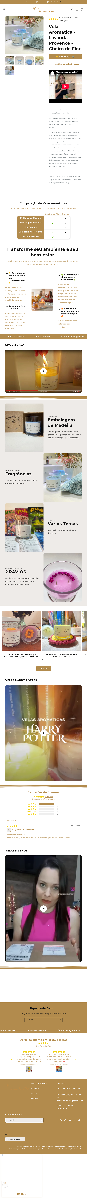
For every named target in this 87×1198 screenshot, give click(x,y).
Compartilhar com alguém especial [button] (66, 64)
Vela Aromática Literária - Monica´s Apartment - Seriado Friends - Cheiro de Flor (21, 656)
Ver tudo (44, 668)
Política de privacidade (17, 1149)
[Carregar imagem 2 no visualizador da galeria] (19, 60)
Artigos (34, 1093)
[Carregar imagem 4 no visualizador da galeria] (39, 60)
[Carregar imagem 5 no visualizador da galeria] (9, 70)
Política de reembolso (74, 1146)
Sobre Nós (35, 1088)
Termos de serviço (34, 1149)
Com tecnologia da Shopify (55, 1146)
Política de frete (47, 1149)
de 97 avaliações (43, 1046)
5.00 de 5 (49, 797)
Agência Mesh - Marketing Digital (33, 1146)
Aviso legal (59, 1149)
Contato (34, 1098)
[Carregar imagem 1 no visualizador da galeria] (9, 60)
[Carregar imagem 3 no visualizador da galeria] (29, 60)
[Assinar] (60, 1019)
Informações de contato (73, 1149)
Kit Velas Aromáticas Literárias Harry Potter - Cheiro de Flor (61, 655)
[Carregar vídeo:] (43, 371)
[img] (12, 826)
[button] (4, 9)
